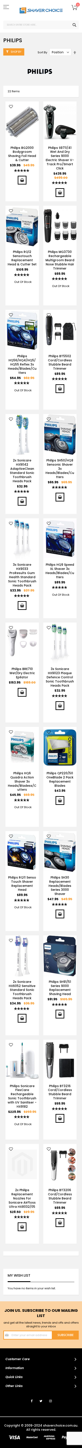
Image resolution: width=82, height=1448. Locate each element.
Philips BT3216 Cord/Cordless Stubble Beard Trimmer (60, 1092)
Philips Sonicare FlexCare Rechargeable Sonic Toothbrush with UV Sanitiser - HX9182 (22, 1096)
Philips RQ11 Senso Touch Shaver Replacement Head (22, 883)
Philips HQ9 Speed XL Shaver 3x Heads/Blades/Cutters (59, 570)
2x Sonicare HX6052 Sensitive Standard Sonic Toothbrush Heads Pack (22, 990)
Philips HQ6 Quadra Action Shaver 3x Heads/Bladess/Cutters (22, 781)
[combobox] (41, 25)
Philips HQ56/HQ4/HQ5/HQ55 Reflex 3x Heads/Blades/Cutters (22, 364)
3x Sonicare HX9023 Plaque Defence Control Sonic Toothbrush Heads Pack (60, 677)
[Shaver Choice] (41, 10)
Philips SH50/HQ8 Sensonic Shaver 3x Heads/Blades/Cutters (59, 468)
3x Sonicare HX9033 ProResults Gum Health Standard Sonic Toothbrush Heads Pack (22, 574)
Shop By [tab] (16, 52)
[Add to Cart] (22, 180)
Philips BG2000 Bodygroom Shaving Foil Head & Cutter (22, 154)
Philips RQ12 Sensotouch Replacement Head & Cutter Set (22, 258)
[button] (11, 107)
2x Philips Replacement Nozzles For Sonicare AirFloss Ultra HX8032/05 (22, 1198)
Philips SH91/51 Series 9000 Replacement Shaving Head (60, 988)
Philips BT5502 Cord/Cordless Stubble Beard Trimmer (60, 362)
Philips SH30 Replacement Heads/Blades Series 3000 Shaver (60, 885)
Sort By (42, 52)
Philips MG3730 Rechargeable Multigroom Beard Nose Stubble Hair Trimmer (59, 260)
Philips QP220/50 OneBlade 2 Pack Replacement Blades (59, 779)
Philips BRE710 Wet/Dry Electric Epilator (22, 673)
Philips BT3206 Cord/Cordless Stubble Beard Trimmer (60, 1196)
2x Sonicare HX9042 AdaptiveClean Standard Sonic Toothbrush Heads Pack (22, 470)
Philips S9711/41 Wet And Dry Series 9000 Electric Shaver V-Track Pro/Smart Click (60, 158)
